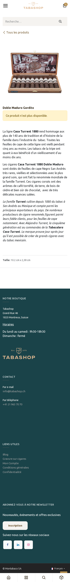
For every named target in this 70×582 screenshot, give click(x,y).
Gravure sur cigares (14, 458)
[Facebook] (7, 544)
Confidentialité (12, 472)
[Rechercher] (60, 21)
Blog (5, 454)
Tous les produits (17, 32)
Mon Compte (11, 463)
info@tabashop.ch (14, 391)
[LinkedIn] (18, 544)
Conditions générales (16, 467)
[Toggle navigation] (5, 5)
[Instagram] (28, 544)
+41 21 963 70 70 (12, 404)
